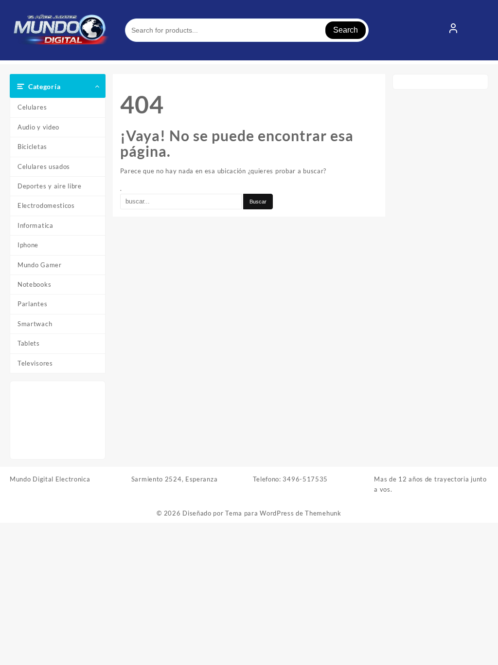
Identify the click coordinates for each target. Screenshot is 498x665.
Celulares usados (44, 166)
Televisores (35, 363)
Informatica (35, 225)
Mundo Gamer (40, 265)
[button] (26, 420)
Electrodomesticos (46, 205)
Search (345, 30)
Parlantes (32, 304)
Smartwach (35, 324)
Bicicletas (32, 146)
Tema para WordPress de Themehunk (283, 513)
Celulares (32, 107)
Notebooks (34, 284)
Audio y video (38, 127)
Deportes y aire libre (50, 186)
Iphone (28, 245)
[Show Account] (453, 30)
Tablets (29, 343)
